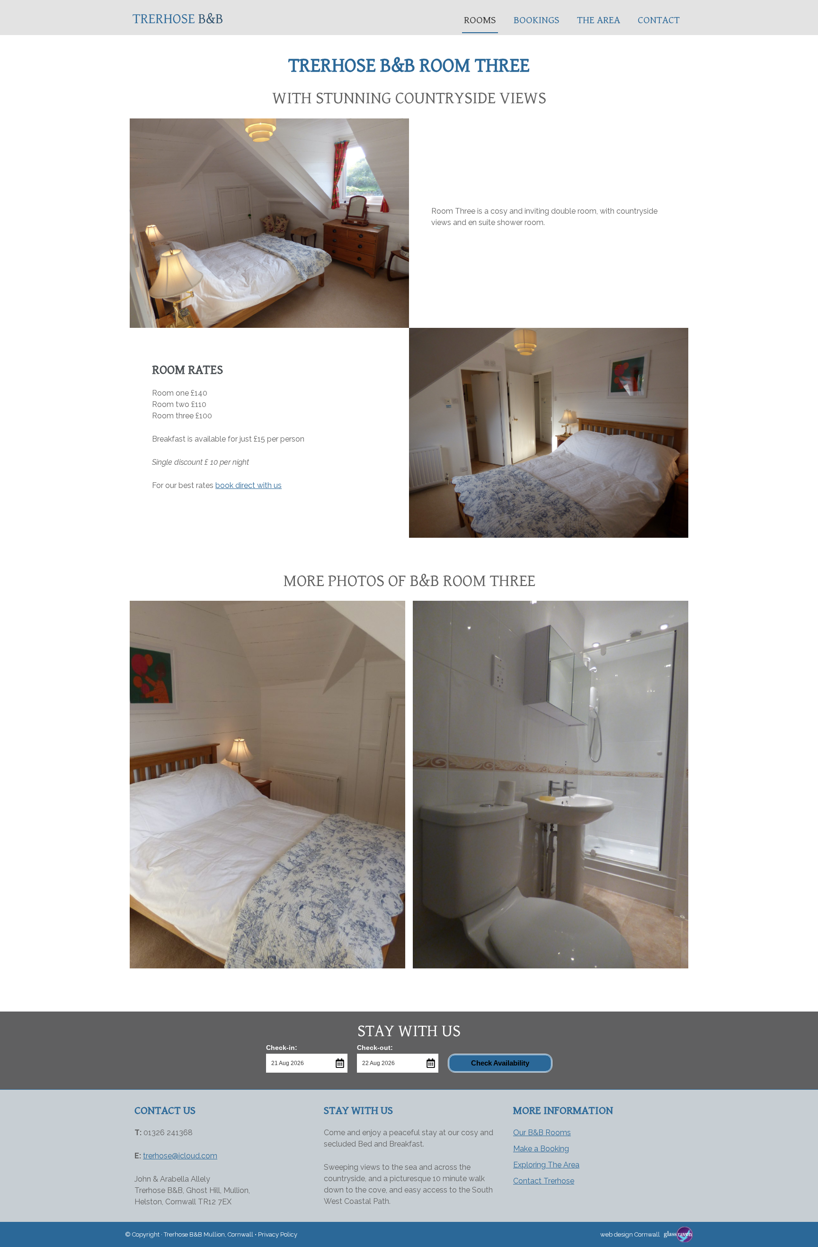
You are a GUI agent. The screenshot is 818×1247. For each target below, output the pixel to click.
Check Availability (500, 1063)
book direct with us (248, 485)
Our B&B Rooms (542, 1132)
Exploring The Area (546, 1164)
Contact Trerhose (543, 1180)
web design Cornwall (630, 1234)
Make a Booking (541, 1148)
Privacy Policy (277, 1234)
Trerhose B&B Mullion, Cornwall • (211, 1234)
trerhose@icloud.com (180, 1155)
